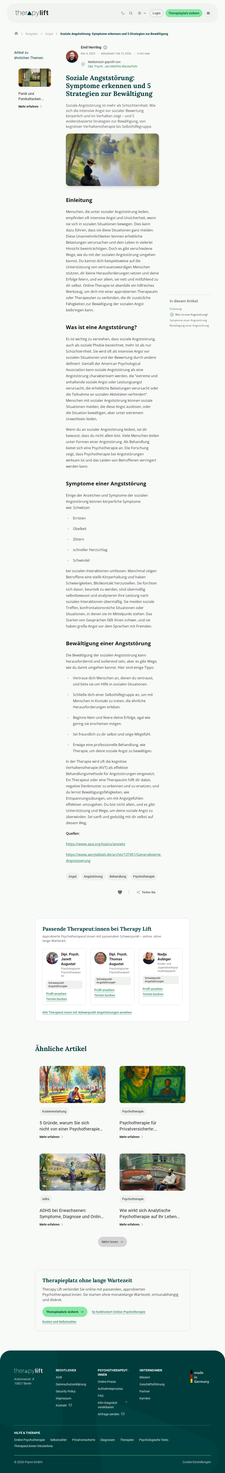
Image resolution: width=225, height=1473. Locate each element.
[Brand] (29, 1371)
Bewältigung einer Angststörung (189, 325)
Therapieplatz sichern (184, 13)
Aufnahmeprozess (110, 1388)
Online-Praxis (107, 1381)
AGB (59, 1377)
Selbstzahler (58, 1440)
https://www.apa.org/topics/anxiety (95, 844)
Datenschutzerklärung (71, 1384)
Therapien (127, 1440)
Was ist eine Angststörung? (191, 314)
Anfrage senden (108, 1414)
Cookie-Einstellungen (197, 1462)
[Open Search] (131, 13)
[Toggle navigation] (208, 13)
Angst (49, 34)
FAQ (100, 1395)
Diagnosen (107, 1440)
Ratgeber (31, 34)
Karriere (145, 1398)
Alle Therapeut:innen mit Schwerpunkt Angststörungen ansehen (87, 1012)
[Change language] (142, 13)
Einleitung (176, 309)
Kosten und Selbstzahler (59, 1321)
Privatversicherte (83, 1440)
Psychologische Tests (153, 1440)
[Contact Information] (123, 13)
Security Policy (66, 1391)
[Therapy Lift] (32, 13)
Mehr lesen (110, 1242)
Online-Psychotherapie (29, 1440)
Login (157, 13)
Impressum (63, 1398)
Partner (145, 1391)
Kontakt (61, 1405)
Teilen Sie (149, 892)
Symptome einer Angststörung (188, 320)
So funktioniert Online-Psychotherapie (118, 1312)
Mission (145, 1377)
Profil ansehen (56, 993)
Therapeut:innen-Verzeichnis (33, 1446)
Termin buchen (56, 999)
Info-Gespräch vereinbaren (107, 1405)
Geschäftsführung (152, 1384)
